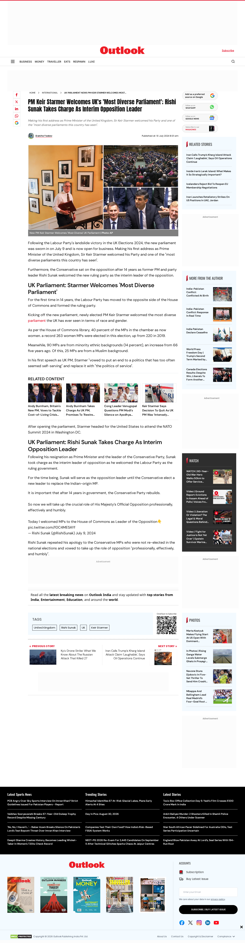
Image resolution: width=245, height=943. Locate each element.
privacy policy (218, 899)
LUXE (91, 61)
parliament (37, 320)
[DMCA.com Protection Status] (21, 936)
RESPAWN (79, 61)
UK (83, 627)
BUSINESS (26, 61)
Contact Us (177, 936)
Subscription (195, 872)
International (50, 92)
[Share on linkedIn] (16, 108)
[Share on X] (16, 101)
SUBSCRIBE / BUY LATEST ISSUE (208, 909)
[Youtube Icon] (216, 923)
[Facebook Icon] (182, 923)
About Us (162, 936)
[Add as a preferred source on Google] (16, 122)
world (113, 599)
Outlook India (100, 595)
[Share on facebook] (16, 94)
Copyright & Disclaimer (200, 936)
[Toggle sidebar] (12, 61)
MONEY (39, 61)
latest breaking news (66, 595)
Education (75, 599)
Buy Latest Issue (197, 879)
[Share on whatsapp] (16, 115)
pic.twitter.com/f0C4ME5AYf (51, 527)
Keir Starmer (99, 627)
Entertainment (53, 599)
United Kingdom (44, 627)
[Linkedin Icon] (208, 923)
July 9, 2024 (86, 533)
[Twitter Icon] (190, 923)
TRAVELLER (54, 61)
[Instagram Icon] (199, 923)
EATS (67, 61)
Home (32, 92)
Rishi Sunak (68, 627)
